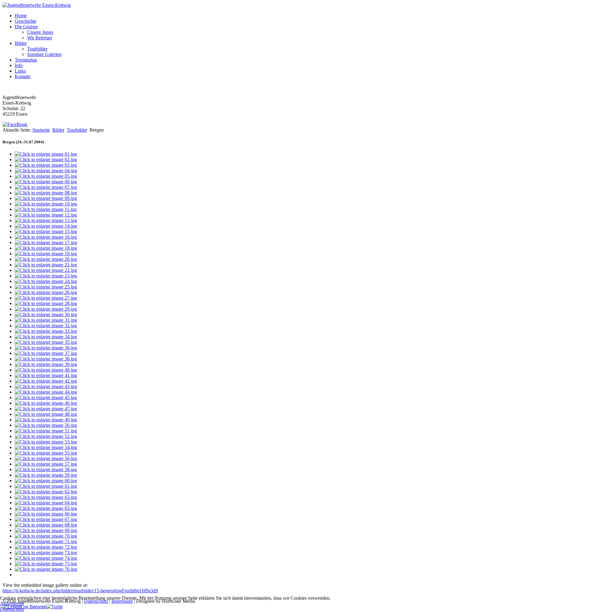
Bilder (21, 43)
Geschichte (25, 21)
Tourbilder (37, 48)
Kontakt (22, 76)
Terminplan (26, 59)
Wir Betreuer (39, 37)
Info (19, 65)
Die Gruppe (26, 26)
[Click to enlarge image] (46, 154)
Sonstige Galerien (44, 54)
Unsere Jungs (40, 32)
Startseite (41, 130)
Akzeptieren (12, 603)
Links (20, 71)
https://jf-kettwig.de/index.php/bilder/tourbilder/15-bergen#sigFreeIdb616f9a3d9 (80, 590)
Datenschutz (12, 609)
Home (21, 15)
